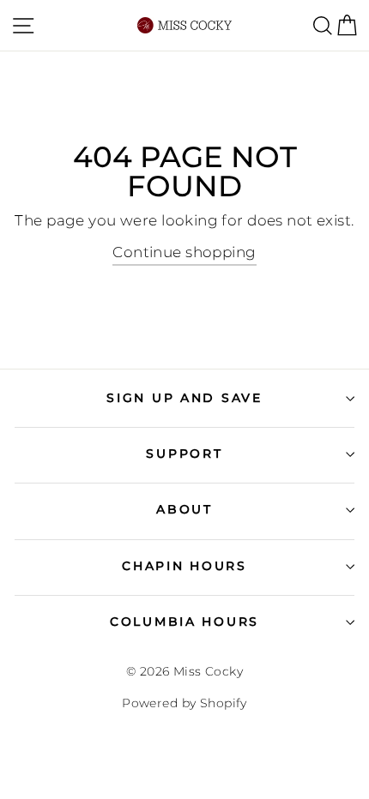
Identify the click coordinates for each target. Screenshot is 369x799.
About (184, 509)
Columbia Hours (184, 621)
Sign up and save (184, 398)
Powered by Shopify (184, 703)
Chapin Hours (184, 566)
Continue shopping (184, 252)
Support (184, 453)
